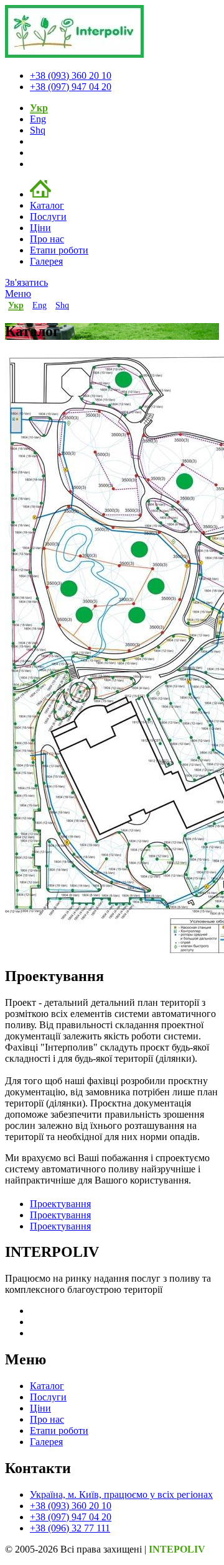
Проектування (60, 1203)
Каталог (47, 205)
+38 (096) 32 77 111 (70, 1528)
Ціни (40, 227)
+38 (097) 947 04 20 (70, 86)
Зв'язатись (26, 282)
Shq (37, 130)
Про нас (47, 239)
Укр (39, 108)
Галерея (46, 261)
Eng (38, 119)
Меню (18, 293)
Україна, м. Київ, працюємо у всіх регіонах (121, 1494)
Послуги (48, 216)
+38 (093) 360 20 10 (70, 75)
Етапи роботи (59, 250)
